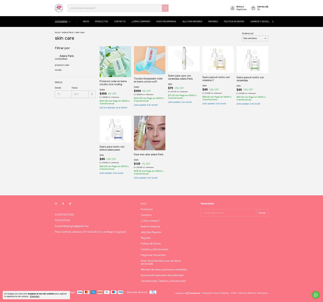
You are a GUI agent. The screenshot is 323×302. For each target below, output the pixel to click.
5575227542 (62, 220)
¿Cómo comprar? (141, 21)
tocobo (58, 70)
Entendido (34, 296)
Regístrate (241, 9)
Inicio (86, 21)
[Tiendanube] (188, 294)
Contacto (119, 21)
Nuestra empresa (166, 21)
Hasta (75, 87)
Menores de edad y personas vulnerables (164, 269)
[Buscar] (165, 8)
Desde (58, 87)
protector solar (62, 65)
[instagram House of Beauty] (56, 203)
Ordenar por (248, 33)
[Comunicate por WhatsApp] (316, 295)
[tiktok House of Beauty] (70, 203)
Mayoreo (213, 21)
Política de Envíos (234, 21)
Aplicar (92, 94)
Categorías (61, 21)
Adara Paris (68, 32)
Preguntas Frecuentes (153, 255)
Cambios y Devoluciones (264, 21)
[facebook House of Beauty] (63, 203)
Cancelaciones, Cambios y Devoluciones (163, 280)
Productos (101, 21)
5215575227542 (64, 214)
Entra (239, 6)
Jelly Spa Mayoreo (192, 21)
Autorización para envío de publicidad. (162, 275)
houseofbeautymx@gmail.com (71, 226)
